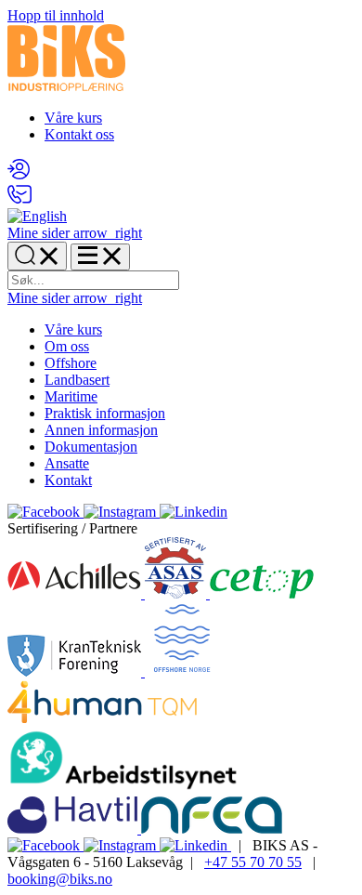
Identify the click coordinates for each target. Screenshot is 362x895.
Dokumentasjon (91, 446)
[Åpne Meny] (100, 256)
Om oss (67, 346)
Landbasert (77, 380)
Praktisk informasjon (105, 413)
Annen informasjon (101, 430)
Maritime (71, 396)
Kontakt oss (79, 134)
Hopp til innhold (55, 15)
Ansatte (67, 463)
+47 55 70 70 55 (253, 862)
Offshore (71, 363)
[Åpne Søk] (37, 256)
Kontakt (68, 480)
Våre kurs (73, 117)
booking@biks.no (59, 879)
